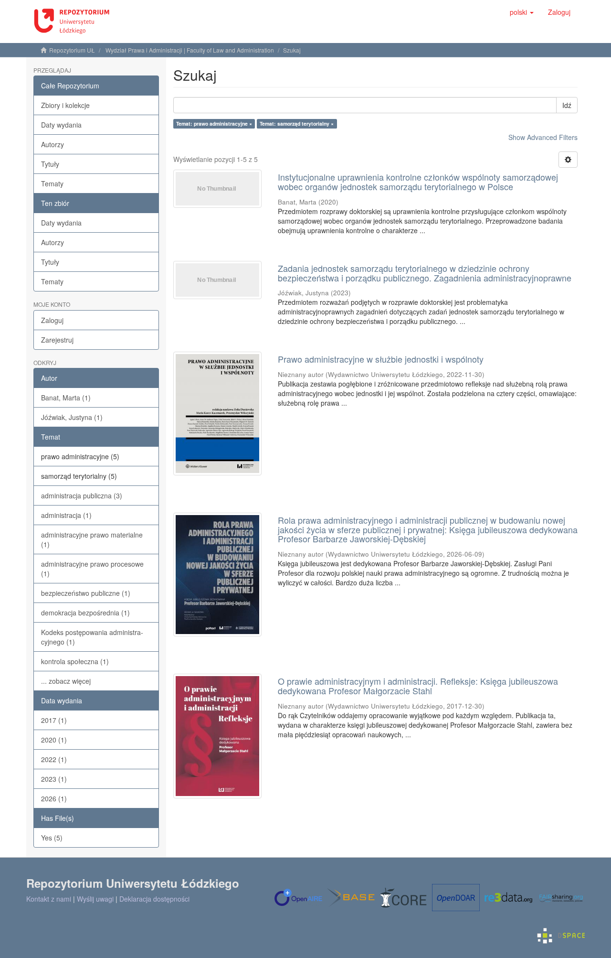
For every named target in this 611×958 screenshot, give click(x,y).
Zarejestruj (57, 339)
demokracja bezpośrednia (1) (85, 612)
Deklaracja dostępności (154, 899)
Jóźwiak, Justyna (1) (72, 417)
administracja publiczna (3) (81, 495)
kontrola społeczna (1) (75, 661)
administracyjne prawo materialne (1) (92, 539)
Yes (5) (52, 837)
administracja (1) (66, 515)
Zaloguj (52, 320)
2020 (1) (54, 739)
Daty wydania (61, 124)
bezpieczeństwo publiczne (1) (85, 593)
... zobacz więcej (66, 681)
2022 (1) (54, 759)
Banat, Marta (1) (66, 397)
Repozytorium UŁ (72, 50)
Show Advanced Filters (543, 137)
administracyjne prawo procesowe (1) (92, 568)
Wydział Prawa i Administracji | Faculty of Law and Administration (189, 50)
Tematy (52, 183)
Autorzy (52, 144)
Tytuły (50, 164)
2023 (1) (54, 779)
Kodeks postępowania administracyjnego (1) (92, 636)
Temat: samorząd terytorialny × (297, 123)
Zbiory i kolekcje (65, 105)
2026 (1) (54, 798)
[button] (522, 12)
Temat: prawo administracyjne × (214, 123)
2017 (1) (54, 720)
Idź (566, 105)
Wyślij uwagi (95, 899)
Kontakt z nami (48, 899)
